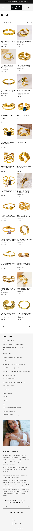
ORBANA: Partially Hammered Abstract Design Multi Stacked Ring (8, 315)
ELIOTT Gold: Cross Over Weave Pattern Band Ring (8, 42)
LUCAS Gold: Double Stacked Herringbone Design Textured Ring (24, 264)
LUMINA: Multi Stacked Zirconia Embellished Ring (24, 240)
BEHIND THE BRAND (9, 340)
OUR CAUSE (6, 360)
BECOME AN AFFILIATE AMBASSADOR (14, 382)
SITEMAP (5, 396)
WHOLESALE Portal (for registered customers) (15, 368)
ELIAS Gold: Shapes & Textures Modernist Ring (24, 42)
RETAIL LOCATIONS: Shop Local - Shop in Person (14, 349)
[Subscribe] (28, 507)
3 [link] (16, 326)
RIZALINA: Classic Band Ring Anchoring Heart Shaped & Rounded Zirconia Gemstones (24, 191)
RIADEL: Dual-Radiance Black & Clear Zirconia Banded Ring (8, 191)
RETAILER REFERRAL (9, 411)
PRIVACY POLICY (7, 393)
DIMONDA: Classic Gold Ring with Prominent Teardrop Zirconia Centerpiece (8, 67)
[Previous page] (3, 326)
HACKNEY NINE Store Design (11, 414)
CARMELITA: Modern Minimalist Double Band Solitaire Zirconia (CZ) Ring (8, 117)
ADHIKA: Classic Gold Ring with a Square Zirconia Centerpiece (8, 240)
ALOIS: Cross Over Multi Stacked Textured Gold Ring (23, 216)
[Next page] (29, 326)
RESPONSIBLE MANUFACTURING (12, 357)
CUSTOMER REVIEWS (9, 378)
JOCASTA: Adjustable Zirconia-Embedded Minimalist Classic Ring (24, 315)
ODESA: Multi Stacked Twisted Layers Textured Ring (8, 167)
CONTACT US (7, 389)
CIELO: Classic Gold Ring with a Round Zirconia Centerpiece (8, 91)
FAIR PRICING (7, 353)
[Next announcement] (30, 2)
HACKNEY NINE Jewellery (18, 528)
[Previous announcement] (3, 2)
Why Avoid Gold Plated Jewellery (12, 407)
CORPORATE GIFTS (8, 386)
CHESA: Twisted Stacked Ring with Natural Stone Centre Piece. (24, 117)
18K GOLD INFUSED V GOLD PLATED (13, 344)
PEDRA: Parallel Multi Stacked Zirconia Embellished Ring (24, 289)
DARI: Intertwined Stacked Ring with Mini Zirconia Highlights (24, 66)
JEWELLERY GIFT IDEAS (9, 375)
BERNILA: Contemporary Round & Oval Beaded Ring (8, 264)
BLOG (4, 404)
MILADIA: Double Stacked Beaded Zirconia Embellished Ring (8, 289)
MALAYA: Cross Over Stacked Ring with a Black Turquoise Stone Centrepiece (8, 142)
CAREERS (5, 400)
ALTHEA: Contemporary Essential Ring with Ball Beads (8, 216)
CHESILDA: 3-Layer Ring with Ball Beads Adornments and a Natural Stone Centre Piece (23, 92)
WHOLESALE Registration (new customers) (14, 364)
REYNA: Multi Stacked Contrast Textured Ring (24, 167)
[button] (3, 7)
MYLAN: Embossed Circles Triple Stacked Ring (23, 141)
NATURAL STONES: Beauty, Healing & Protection (16, 371)
